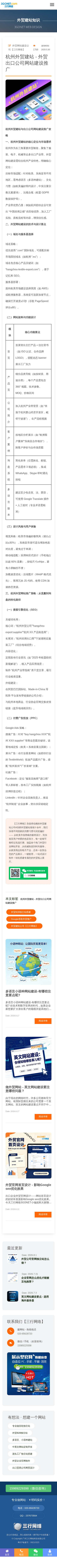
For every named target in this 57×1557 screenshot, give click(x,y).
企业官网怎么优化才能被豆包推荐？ (35, 1279)
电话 (21, 1554)
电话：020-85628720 (28, 1508)
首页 (7, 1554)
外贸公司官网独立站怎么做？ (35, 1261)
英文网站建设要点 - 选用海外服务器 (35, 1298)
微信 (35, 1554)
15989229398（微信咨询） (29, 1488)
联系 (50, 1554)
